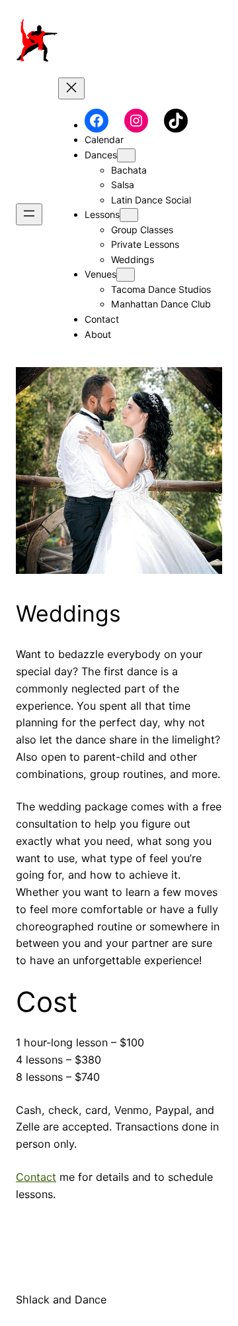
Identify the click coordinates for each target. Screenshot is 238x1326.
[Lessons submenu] (129, 215)
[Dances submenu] (126, 155)
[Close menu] (71, 88)
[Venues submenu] (125, 275)
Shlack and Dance (61, 1299)
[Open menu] (29, 214)
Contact (36, 1177)
